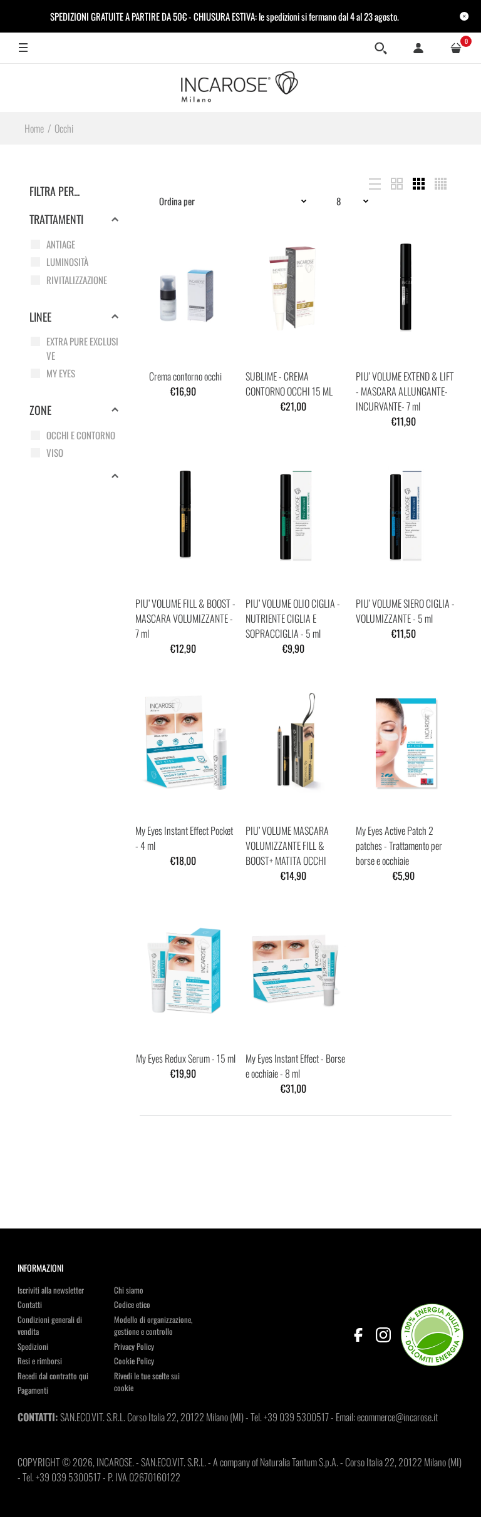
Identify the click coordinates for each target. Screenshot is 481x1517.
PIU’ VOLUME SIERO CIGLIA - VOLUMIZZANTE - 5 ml (405, 611)
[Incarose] (240, 87)
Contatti (30, 1304)
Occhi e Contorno (80, 435)
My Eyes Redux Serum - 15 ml (185, 1058)
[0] (456, 48)
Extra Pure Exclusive (82, 348)
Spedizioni (33, 1346)
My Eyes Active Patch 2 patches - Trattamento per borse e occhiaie (399, 845)
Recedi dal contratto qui (53, 1375)
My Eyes (60, 373)
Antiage (60, 244)
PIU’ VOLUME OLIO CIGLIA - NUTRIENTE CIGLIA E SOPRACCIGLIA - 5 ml (293, 618)
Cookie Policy (134, 1360)
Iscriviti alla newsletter (51, 1290)
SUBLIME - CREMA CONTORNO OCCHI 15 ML (289, 384)
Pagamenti (33, 1390)
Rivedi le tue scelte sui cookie (147, 1381)
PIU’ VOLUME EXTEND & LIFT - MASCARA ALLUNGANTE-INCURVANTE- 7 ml (405, 391)
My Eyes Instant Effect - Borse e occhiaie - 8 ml (295, 1066)
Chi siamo (128, 1290)
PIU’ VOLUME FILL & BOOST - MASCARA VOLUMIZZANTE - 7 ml (185, 618)
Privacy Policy (134, 1346)
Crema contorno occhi (185, 376)
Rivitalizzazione (76, 280)
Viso (54, 452)
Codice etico (132, 1304)
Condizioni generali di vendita (50, 1325)
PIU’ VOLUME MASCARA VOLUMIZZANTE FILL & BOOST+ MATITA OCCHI (287, 845)
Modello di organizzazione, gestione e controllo (153, 1325)
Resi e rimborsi (40, 1360)
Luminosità (67, 261)
